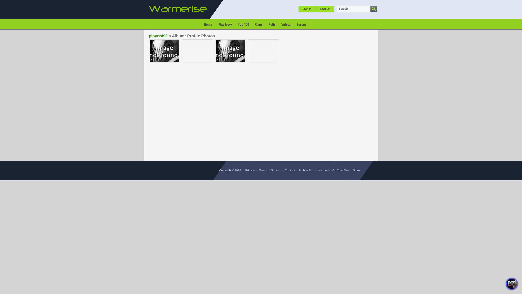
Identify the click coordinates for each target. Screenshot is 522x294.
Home (208, 24)
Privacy (250, 170)
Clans (258, 24)
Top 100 (243, 24)
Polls (272, 24)
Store (356, 170)
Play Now (225, 24)
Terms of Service (270, 170)
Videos (286, 24)
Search (343, 8)
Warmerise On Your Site (333, 170)
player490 (158, 36)
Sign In (307, 9)
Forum (301, 24)
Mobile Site (306, 170)
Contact (290, 170)
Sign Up (325, 9)
